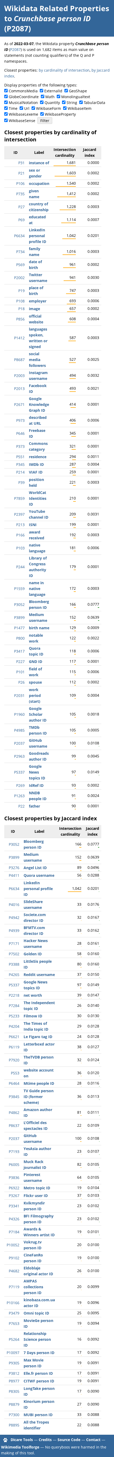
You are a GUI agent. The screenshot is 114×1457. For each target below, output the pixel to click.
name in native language (37, 588)
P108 (20, 300)
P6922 (14, 1187)
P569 (20, 264)
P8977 (14, 1381)
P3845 (14, 1096)
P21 (21, 173)
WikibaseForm (48, 108)
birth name (39, 627)
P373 (20, 446)
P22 (21, 806)
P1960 (19, 714)
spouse (35, 682)
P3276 (14, 867)
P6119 (14, 1047)
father (34, 806)
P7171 (14, 943)
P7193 (14, 1151)
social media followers (37, 359)
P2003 (19, 375)
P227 (20, 661)
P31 (21, 162)
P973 (20, 420)
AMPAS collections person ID (33, 1286)
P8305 (14, 1391)
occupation (39, 183)
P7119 (14, 1286)
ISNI (33, 524)
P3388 (14, 964)
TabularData (94, 102)
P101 (20, 671)
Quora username (39, 875)
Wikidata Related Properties (56, 8)
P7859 (19, 498)
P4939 (14, 930)
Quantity (52, 102)
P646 (20, 433)
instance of (39, 162)
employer (37, 300)
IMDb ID (36, 464)
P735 (20, 193)
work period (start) (35, 695)
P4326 (14, 1218)
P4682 (14, 1270)
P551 (20, 456)
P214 (20, 472)
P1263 (19, 795)
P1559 (19, 588)
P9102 (14, 1257)
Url (26, 108)
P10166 (13, 1302)
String (72, 102)
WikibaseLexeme (23, 114)
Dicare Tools (22, 1439)
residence (37, 456)
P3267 (14, 1195)
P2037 (19, 743)
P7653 (14, 1323)
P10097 (13, 1352)
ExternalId (53, 90)
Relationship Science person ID (37, 1339)
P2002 (19, 277)
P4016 (14, 904)
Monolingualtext (75, 96)
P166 (20, 534)
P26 (21, 682)
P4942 (14, 917)
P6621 (14, 1036)
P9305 (14, 1362)
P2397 (19, 514)
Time (13, 108)
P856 (20, 319)
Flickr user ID (36, 1195)
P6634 (19, 235)
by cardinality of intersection (64, 70)
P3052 (19, 604)
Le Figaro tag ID (38, 1036)
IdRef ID (36, 785)
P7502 (14, 953)
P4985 (19, 730)
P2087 (15, 49)
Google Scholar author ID (37, 714)
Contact (93, 1439)
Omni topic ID (36, 1313)
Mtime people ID (39, 1083)
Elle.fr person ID (38, 1373)
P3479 (14, 1313)
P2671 (19, 404)
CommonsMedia (23, 90)
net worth (33, 995)
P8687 (19, 359)
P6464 (14, 1083)
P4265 (14, 974)
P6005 (14, 1164)
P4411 (14, 875)
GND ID (35, 661)
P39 (21, 482)
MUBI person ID (38, 1414)
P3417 (19, 651)
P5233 (14, 1015)
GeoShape (78, 90)
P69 (21, 219)
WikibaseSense (22, 120)
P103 (20, 547)
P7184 (14, 1231)
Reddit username (39, 974)
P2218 (14, 995)
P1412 (19, 337)
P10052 (13, 1244)
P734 (20, 251)
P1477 (19, 627)
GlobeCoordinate (24, 96)
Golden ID (33, 953)
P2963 (19, 756)
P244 (20, 566)
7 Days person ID (39, 1352)
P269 (20, 785)
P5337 (19, 772)
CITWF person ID (39, 1381)
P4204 (14, 1026)
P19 (21, 290)
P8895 (14, 1425)
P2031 (19, 695)
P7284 (14, 1005)
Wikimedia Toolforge (20, 1447)
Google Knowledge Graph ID (39, 404)
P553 (15, 1073)
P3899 (19, 617)
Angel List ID (35, 867)
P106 (20, 183)
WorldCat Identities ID (37, 498)
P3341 (14, 1205)
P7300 (14, 1414)
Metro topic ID (37, 1187)
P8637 (14, 1125)
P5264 (14, 1339)
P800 (20, 638)
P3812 (14, 1373)
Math (50, 96)
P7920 (14, 1060)
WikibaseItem (79, 108)
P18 (21, 308)
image (34, 308)
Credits (45, 1439)
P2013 (19, 388)
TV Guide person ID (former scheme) (39, 1096)
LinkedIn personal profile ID (37, 235)
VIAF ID (35, 472)
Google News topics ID (37, 772)
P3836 (14, 1177)
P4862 (14, 1112)
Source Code (69, 1439)
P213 (20, 524)
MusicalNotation (23, 102)
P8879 (14, 1404)
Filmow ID (33, 1015)
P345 (20, 464)
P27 (21, 206)
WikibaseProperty (60, 114)
